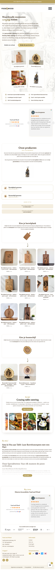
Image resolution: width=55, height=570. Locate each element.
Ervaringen (31, 544)
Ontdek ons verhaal (9, 45)
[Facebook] (3, 560)
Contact (30, 540)
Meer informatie (27, 409)
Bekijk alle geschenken (26, 45)
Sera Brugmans (40, 112)
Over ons (31, 542)
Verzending (31, 546)
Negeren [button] (40, 1)
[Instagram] (7, 560)
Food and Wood (14, 120)
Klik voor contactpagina (8, 546)
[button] (50, 8)
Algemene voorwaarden (17, 567)
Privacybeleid (28, 567)
